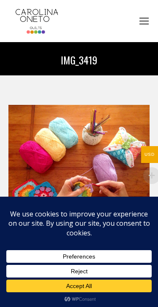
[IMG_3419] (79, 163)
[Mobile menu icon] (144, 21)
